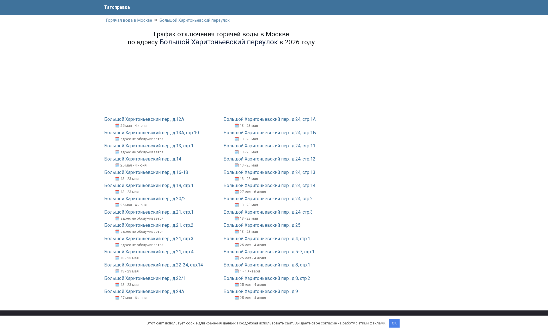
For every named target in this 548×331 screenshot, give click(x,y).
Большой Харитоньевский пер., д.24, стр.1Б (269, 132)
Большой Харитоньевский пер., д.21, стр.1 (149, 212)
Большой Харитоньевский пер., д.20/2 (145, 198)
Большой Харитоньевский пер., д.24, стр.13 (269, 172)
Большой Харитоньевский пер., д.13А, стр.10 (151, 132)
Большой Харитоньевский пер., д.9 (260, 291)
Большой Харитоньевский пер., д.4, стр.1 (266, 238)
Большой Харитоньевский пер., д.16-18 (146, 172)
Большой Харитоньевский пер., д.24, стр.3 (268, 212)
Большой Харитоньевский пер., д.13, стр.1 (149, 146)
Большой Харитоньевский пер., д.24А (144, 291)
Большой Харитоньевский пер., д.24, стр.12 (269, 159)
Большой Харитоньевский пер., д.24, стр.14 (269, 185)
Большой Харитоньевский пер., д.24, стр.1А (269, 119)
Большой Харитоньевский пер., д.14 (142, 159)
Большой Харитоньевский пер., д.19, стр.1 (149, 185)
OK (394, 323)
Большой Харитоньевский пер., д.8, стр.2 (266, 278)
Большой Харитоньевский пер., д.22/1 (145, 278)
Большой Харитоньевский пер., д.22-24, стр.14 (153, 265)
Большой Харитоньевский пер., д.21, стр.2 (149, 225)
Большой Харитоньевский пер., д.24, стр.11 (269, 146)
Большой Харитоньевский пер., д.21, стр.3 (149, 238)
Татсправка (117, 7)
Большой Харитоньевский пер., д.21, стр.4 (149, 251)
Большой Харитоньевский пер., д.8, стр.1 (266, 265)
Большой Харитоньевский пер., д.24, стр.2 (268, 198)
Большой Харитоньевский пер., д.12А (144, 119)
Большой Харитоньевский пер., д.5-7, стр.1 (269, 251)
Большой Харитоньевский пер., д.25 (262, 225)
